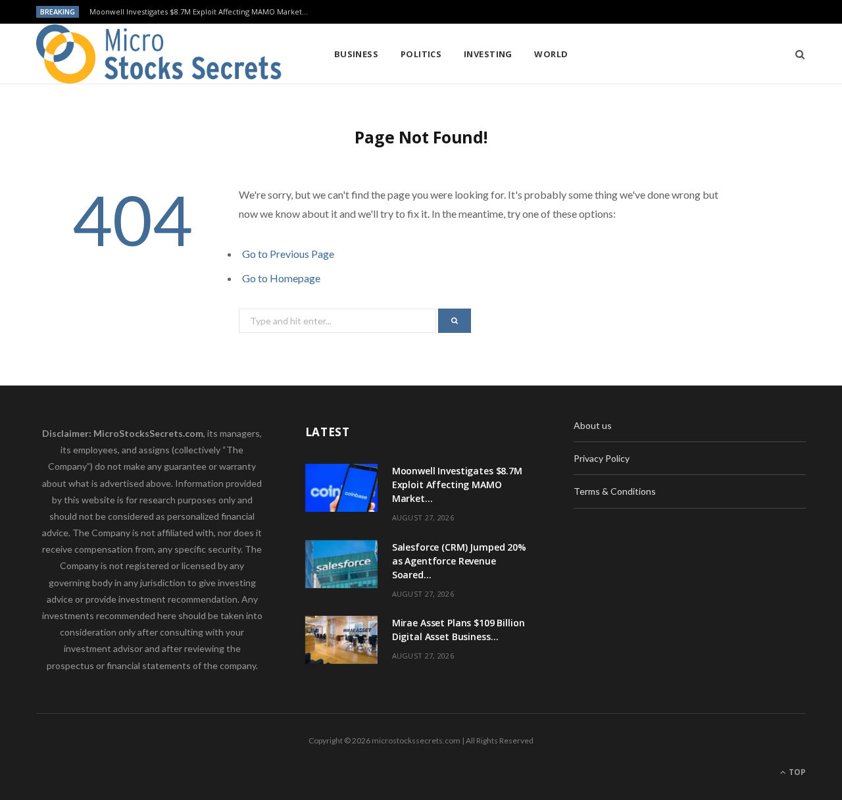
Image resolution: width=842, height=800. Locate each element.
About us (593, 425)
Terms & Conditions (615, 491)
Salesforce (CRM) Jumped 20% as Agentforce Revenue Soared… (459, 561)
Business (356, 54)
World (551, 54)
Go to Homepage (281, 278)
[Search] (795, 54)
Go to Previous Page (288, 253)
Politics (421, 54)
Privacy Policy (602, 458)
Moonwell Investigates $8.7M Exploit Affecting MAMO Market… (198, 11)
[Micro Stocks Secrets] (163, 54)
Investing (488, 54)
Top (796, 772)
